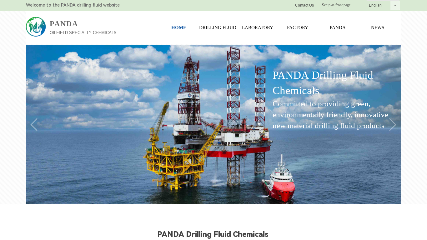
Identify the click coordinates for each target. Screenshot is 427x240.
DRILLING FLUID (217, 27)
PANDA (338, 27)
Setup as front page (336, 5)
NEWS (377, 27)
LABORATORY (257, 27)
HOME (178, 27)
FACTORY (297, 27)
